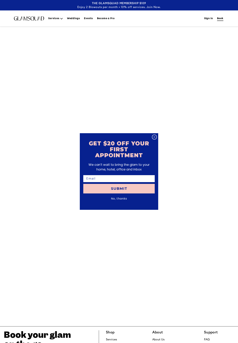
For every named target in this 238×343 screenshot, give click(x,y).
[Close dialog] (154, 137)
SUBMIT (119, 188)
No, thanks (119, 199)
